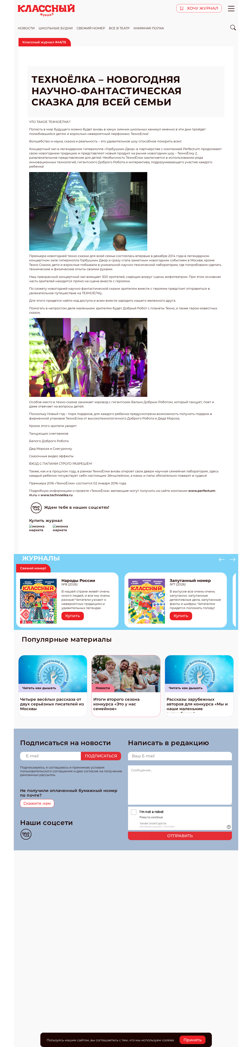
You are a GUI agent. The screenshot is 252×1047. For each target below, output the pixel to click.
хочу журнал (202, 8)
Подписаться (101, 756)
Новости (103, 688)
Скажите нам (37, 803)
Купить (72, 615)
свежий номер (91, 28)
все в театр (119, 28)
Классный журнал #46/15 (44, 42)
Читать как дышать (39, 688)
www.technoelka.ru (57, 495)
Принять (192, 1040)
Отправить (180, 835)
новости (26, 28)
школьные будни (56, 28)
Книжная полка (148, 28)
